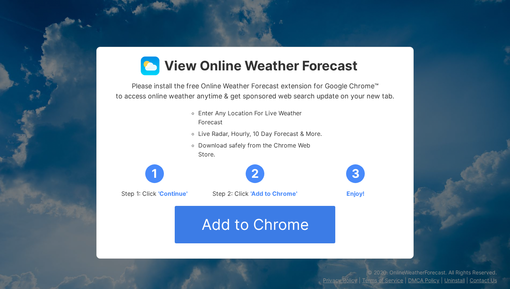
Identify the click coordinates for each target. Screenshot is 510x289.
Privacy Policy (340, 280)
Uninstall (454, 280)
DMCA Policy (423, 280)
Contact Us (483, 280)
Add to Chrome (255, 224)
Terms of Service (382, 280)
